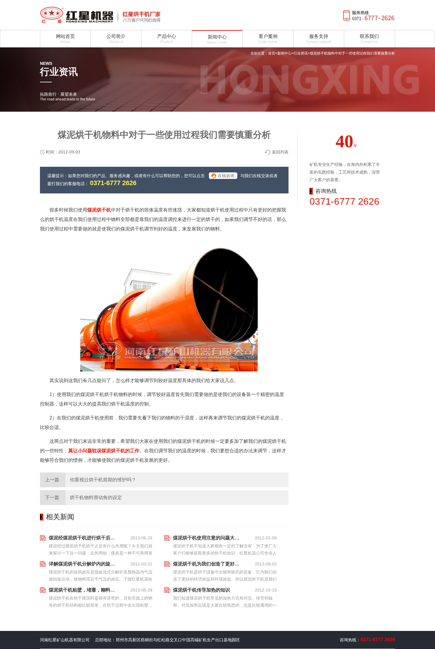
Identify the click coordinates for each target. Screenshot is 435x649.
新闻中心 (284, 53)
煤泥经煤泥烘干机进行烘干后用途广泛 (84, 537)
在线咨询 (226, 175)
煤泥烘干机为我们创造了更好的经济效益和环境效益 (208, 563)
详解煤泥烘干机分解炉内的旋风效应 (84, 563)
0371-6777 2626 (113, 183)
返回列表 (280, 152)
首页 (271, 53)
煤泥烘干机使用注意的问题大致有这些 (208, 537)
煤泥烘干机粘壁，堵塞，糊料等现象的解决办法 (84, 589)
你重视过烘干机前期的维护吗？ (103, 479)
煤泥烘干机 (99, 209)
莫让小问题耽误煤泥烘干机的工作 (103, 450)
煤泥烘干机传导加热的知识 (201, 589)
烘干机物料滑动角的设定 (96, 497)
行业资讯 (301, 53)
